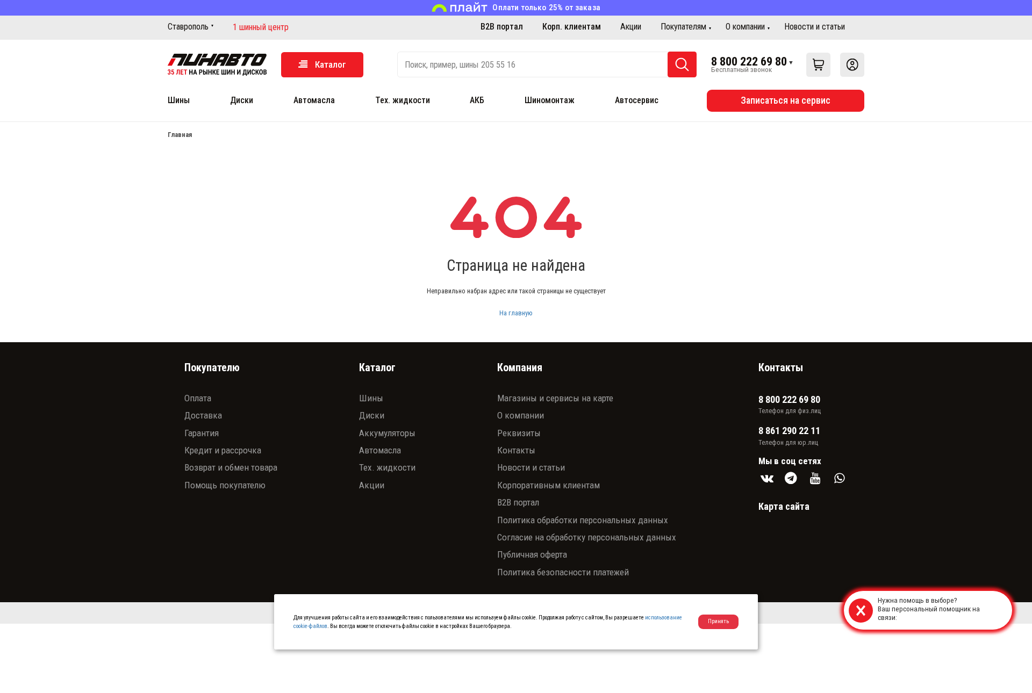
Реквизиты (519, 433)
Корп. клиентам (571, 26)
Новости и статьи (814, 26)
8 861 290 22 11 (789, 430)
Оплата (197, 398)
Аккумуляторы (387, 433)
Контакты (516, 450)
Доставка (203, 415)
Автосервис (636, 100)
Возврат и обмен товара (230, 467)
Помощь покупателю (225, 485)
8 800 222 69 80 (749, 61)
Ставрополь (188, 26)
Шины (179, 100)
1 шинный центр (261, 27)
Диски (241, 100)
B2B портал (502, 26)
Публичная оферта (532, 554)
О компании (745, 26)
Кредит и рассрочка (222, 450)
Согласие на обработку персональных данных (586, 537)
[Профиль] (852, 65)
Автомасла (314, 100)
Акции (630, 26)
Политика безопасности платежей (563, 572)
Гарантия (201, 433)
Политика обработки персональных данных (582, 520)
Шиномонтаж (550, 100)
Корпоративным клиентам (548, 485)
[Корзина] (818, 65)
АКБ (477, 100)
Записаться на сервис (785, 100)
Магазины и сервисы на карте (555, 398)
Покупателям (683, 26)
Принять (718, 621)
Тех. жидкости (402, 100)
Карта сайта (783, 506)
